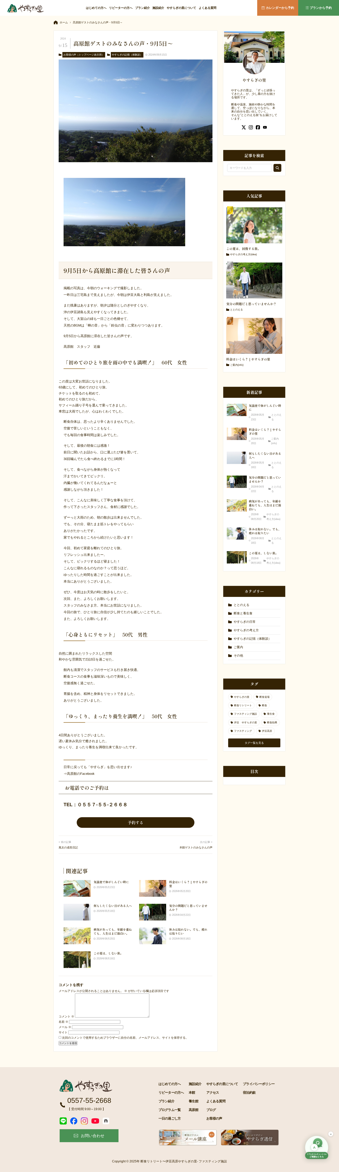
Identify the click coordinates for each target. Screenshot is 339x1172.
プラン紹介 (142, 7)
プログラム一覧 (170, 1110)
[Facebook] (73, 1120)
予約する (135, 822)
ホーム (64, 22)
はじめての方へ (96, 7)
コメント (66, 1016)
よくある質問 (207, 7)
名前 (63, 1021)
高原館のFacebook (81, 774)
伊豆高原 (267, 730)
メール (65, 1027)
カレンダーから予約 (280, 8)
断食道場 (264, 696)
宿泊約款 (249, 1092)
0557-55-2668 (89, 1100)
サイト (63, 1032)
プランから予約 (321, 8)
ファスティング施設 (245, 713)
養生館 (193, 1101)
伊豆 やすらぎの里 (245, 722)
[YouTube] (95, 1120)
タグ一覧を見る (254, 742)
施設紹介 (158, 7)
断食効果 (272, 722)
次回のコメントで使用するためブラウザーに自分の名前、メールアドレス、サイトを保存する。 (125, 1037)
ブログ (211, 1110)
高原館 (193, 1110)
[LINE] (63, 1120)
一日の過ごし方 (170, 1118)
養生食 (271, 713)
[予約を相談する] (316, 1148)
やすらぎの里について (181, 7)
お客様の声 (214, 1118)
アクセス (212, 1092)
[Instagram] (84, 1120)
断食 (264, 705)
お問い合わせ (92, 1136)
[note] (106, 1121)
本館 (192, 1092)
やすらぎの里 (241, 696)
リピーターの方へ (121, 7)
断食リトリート (243, 705)
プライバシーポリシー (259, 1084)
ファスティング (243, 730)
